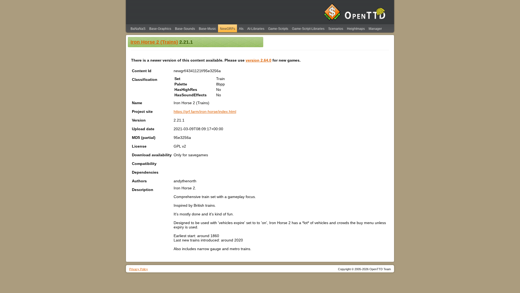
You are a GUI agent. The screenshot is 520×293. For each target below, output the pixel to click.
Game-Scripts (278, 29)
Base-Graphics (160, 29)
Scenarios (335, 29)
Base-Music (207, 29)
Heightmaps (356, 29)
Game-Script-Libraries (308, 29)
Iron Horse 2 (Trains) (154, 42)
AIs (241, 29)
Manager (375, 29)
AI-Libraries (255, 29)
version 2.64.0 (258, 60)
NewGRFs (227, 29)
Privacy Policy (138, 269)
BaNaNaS (138, 29)
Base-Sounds (185, 29)
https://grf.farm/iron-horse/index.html (205, 111)
